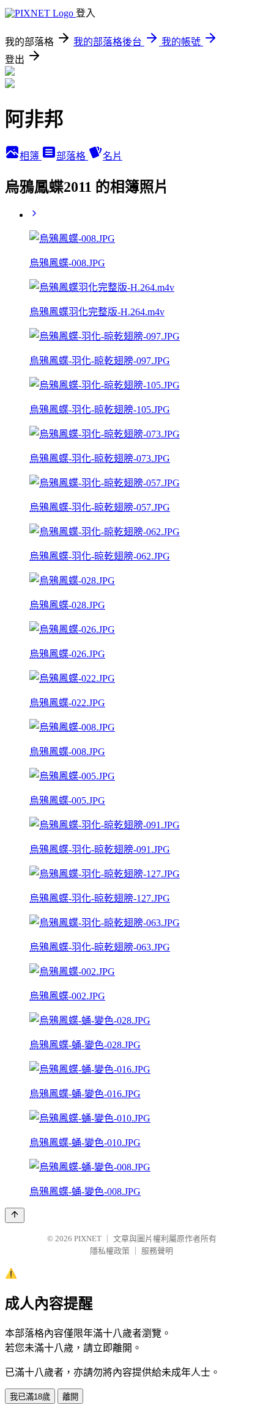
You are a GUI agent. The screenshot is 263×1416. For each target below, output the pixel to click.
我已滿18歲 (30, 1396)
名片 (112, 156)
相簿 (31, 156)
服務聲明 (157, 1250)
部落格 (72, 156)
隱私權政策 (110, 1250)
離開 (70, 1396)
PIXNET (88, 1238)
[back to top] (14, 1215)
